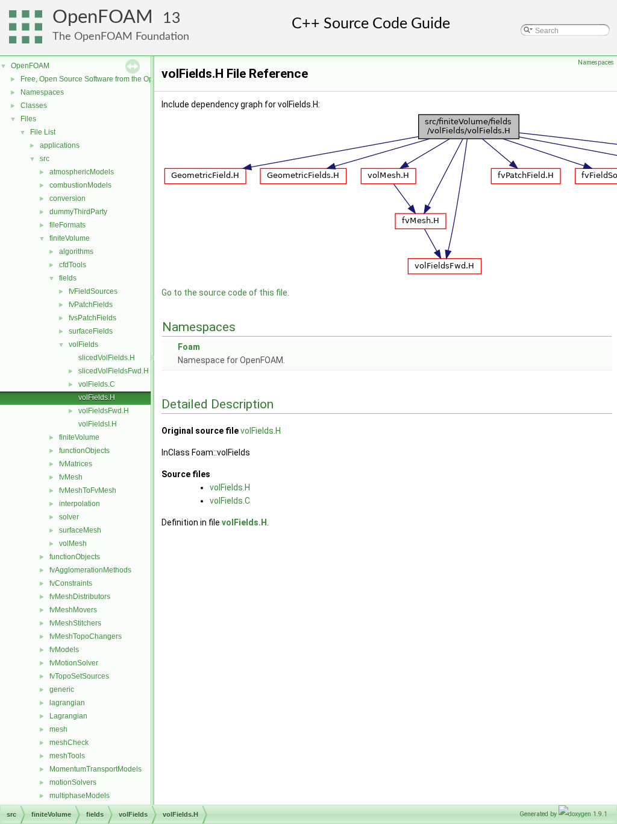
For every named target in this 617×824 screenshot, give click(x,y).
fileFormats (67, 225)
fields (68, 278)
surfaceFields (91, 331)
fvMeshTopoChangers (85, 636)
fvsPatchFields (92, 318)
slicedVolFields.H (106, 357)
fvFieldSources (93, 291)
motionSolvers (72, 782)
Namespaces (42, 92)
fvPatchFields (91, 304)
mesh (58, 729)
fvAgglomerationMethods (90, 570)
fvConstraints (70, 583)
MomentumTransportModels (95, 769)
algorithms (76, 251)
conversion (67, 198)
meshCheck (69, 742)
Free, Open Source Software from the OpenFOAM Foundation (120, 79)
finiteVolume (69, 238)
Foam (189, 347)
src (44, 158)
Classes (33, 105)
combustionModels (80, 185)
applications (60, 145)
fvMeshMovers (73, 610)
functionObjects (84, 450)
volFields (83, 344)
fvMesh (71, 477)
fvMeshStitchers (75, 623)
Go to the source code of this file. (225, 292)
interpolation (79, 503)
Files (28, 119)
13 (172, 18)
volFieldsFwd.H (103, 411)
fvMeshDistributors (79, 596)
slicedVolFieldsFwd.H (113, 371)
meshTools (67, 756)
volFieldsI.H (97, 424)
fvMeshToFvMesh (87, 490)
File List (42, 132)
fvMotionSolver (73, 663)
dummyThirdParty (78, 212)
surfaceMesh (80, 530)
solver (69, 517)
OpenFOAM (102, 17)
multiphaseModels (79, 795)
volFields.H (96, 397)
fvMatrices (75, 464)
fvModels (64, 649)
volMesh (73, 543)
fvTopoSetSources (79, 676)
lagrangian (67, 703)
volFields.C (96, 384)
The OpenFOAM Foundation (120, 36)
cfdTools (72, 265)
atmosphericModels (81, 172)
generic (61, 689)
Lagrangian (68, 716)
